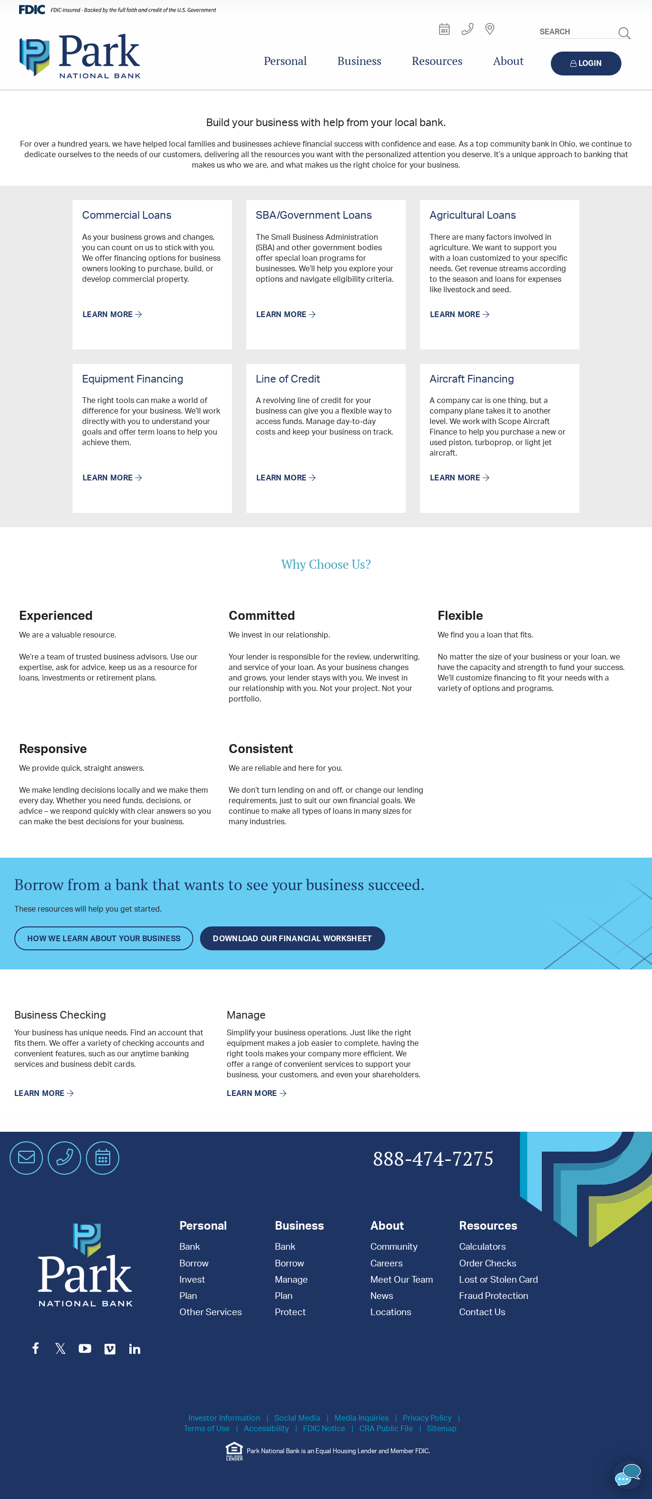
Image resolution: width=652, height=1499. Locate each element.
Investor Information (224, 1418)
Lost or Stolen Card (498, 1280)
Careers (386, 1263)
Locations (390, 1312)
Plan (188, 1296)
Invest (192, 1280)
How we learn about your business (103, 939)
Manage (291, 1280)
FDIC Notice (324, 1429)
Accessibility (266, 1429)
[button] (628, 1475)
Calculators (482, 1247)
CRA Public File (386, 1429)
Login (590, 63)
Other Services (210, 1312)
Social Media (297, 1418)
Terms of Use (207, 1429)
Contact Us (482, 1312)
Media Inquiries (362, 1418)
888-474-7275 (433, 1159)
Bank (189, 1247)
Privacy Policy (427, 1418)
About (508, 60)
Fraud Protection (493, 1296)
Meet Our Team (401, 1280)
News (381, 1296)
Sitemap (442, 1429)
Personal (285, 60)
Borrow (194, 1263)
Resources (437, 60)
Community (394, 1247)
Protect (290, 1312)
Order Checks (487, 1263)
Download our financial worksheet (292, 939)
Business (359, 60)
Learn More (108, 315)
